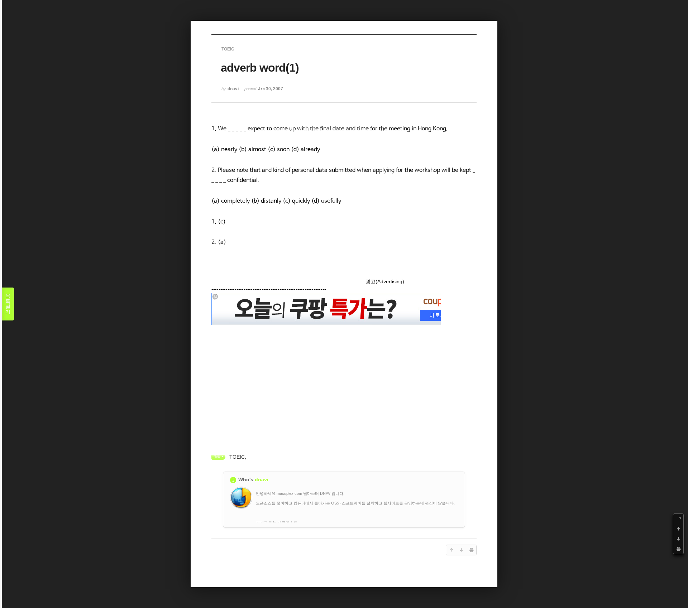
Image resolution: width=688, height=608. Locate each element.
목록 (7, 304)
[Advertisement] (344, 377)
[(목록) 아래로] (678, 539)
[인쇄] (678, 549)
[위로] (678, 529)
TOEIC (237, 457)
